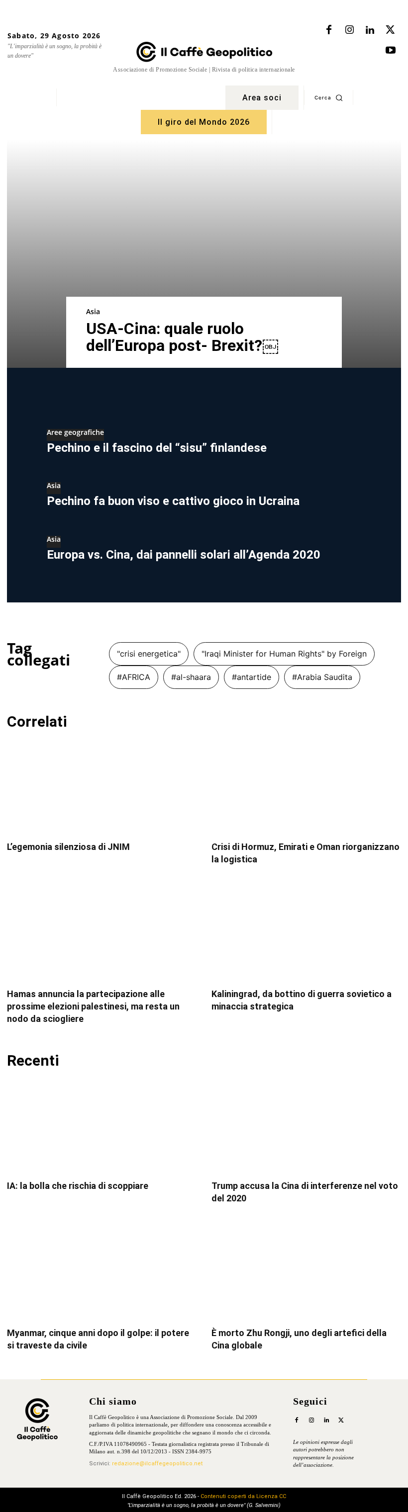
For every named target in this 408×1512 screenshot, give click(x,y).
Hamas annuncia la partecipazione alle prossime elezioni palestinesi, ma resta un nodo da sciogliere (93, 1006)
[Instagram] (349, 30)
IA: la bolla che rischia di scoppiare (77, 1185)
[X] (390, 30)
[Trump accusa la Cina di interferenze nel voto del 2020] (306, 1126)
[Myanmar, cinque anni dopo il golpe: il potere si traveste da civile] (102, 1272)
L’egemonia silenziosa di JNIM (68, 846)
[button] (328, 97)
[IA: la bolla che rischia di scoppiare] (102, 1126)
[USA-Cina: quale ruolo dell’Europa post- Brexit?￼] (204, 253)
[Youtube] (391, 51)
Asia (93, 311)
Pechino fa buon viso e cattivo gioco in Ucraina (173, 501)
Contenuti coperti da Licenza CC (243, 1496)
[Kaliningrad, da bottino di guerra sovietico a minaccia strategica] (306, 933)
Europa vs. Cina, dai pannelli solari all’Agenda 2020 (183, 555)
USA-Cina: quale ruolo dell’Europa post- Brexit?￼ (182, 337)
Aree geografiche (75, 433)
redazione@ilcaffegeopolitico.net (157, 1463)
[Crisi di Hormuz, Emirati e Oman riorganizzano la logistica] (306, 787)
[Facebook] (329, 30)
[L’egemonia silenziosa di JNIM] (102, 787)
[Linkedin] (370, 30)
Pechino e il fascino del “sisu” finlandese (157, 448)
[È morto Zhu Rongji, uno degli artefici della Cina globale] (306, 1272)
